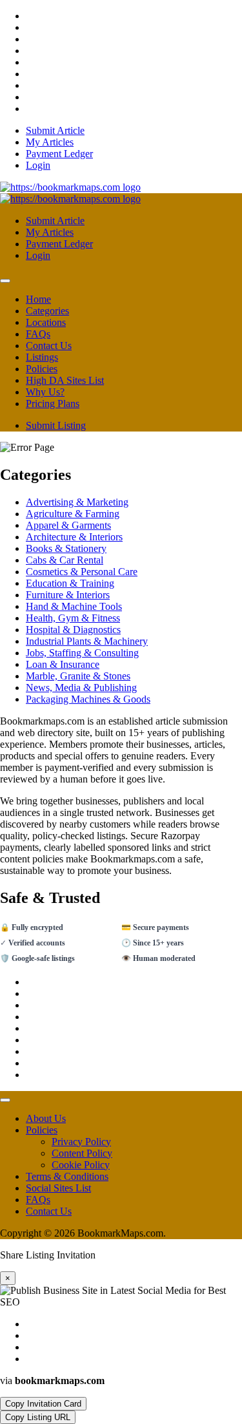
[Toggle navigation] (5, 281)
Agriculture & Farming (72, 513)
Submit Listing (56, 425)
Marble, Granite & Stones (78, 675)
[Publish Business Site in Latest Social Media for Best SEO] (70, 187)
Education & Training (70, 583)
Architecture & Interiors (74, 536)
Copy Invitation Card (43, 1404)
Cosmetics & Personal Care (81, 571)
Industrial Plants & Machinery (87, 641)
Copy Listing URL (37, 1417)
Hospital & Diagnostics (73, 629)
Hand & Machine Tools (74, 606)
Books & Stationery (66, 548)
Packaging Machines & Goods (88, 699)
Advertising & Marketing (77, 502)
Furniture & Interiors (68, 594)
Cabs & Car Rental (64, 560)
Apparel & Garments (68, 525)
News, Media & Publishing (81, 687)
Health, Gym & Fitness (73, 617)
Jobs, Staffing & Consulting (82, 652)
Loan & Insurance (62, 664)
